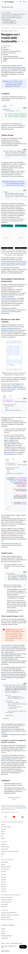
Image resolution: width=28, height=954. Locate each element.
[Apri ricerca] (18, 2)
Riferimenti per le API (6, 902)
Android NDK (4, 906)
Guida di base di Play (9, 452)
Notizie (2, 833)
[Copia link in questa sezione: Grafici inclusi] (13, 553)
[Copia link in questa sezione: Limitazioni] (11, 781)
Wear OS (3, 864)
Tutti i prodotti (4, 938)
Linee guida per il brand (16, 943)
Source (2, 831)
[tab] (5, 105)
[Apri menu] (2, 1)
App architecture (7, 7)
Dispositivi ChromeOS (6, 866)
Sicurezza (3, 829)
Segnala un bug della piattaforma (8, 912)
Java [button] (10, 396)
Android (3, 824)
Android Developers (5, 28)
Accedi (24, 1)
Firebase (3, 933)
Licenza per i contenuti (21, 806)
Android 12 (3, 889)
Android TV (3, 871)
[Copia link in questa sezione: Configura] (10, 94)
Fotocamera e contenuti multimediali (9, 851)
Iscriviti (23, 946)
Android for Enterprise (6, 826)
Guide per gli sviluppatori (6, 899)
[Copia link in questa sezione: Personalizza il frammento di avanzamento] (13, 281)
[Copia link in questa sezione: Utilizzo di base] (14, 135)
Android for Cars (5, 869)
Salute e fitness (4, 849)
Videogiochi (4, 844)
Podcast (3, 838)
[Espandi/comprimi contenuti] (11, 46)
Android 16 (3, 879)
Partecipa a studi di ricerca (7, 919)
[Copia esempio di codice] (26, 108)
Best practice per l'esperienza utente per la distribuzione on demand (12, 328)
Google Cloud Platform (6, 935)
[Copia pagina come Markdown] (23, 41)
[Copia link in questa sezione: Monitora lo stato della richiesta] (9, 322)
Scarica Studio (4, 904)
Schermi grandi (4, 862)
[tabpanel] (14, 114)
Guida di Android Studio (6, 897)
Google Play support (5, 917)
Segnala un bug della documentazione (10, 915)
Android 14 (3, 884)
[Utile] (15, 31)
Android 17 (3, 877)
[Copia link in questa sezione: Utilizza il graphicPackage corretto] (25, 616)
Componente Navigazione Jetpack (16, 67)
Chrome (3, 931)
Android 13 (3, 886)
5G (2, 856)
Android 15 (3, 882)
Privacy (2, 853)
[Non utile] (17, 31)
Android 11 (3, 891)
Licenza (7, 943)
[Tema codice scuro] (24, 108)
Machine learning (5, 846)
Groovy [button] (5, 105)
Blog (2, 836)
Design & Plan (14, 28)
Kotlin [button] (11, 105)
